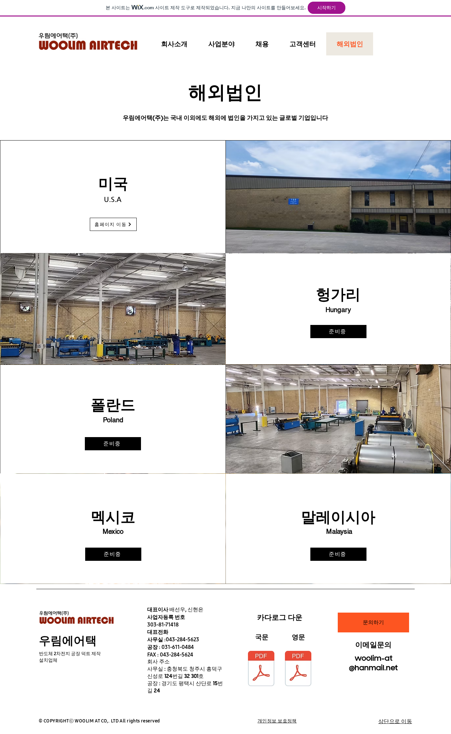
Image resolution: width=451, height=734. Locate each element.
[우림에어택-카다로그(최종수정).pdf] (298, 669)
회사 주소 (158, 661)
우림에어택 (68, 640)
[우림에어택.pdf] (261, 669)
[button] (174, 43)
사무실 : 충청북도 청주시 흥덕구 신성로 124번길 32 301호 (184, 672)
